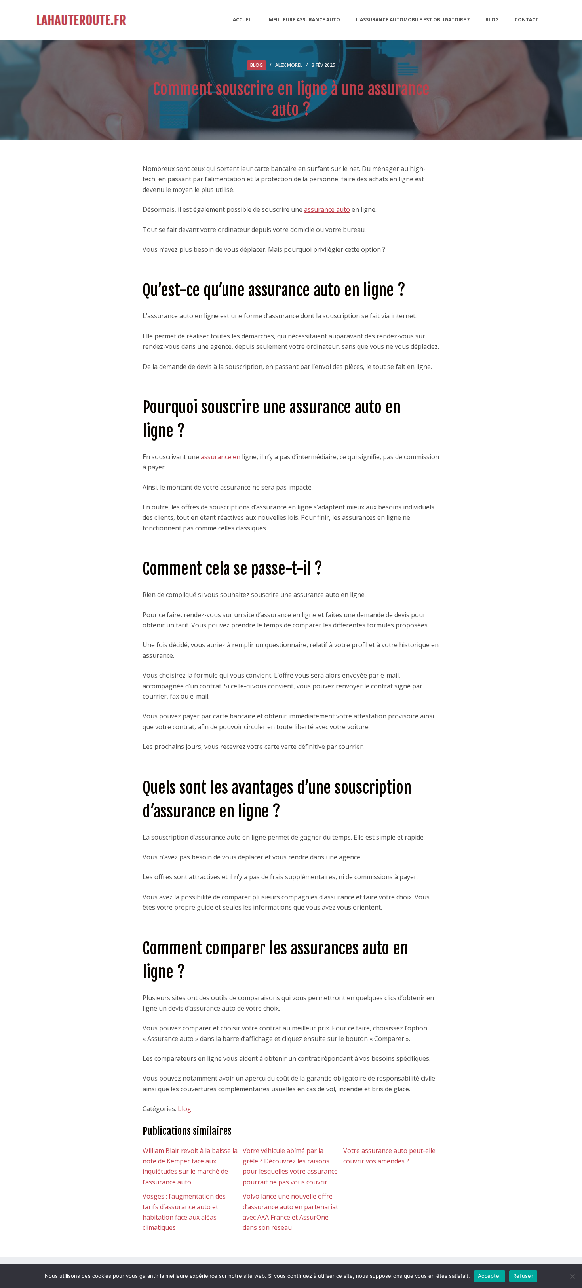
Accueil (243, 19)
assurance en (220, 456)
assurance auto (327, 209)
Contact (526, 19)
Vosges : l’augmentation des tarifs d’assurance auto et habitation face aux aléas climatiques (184, 1212)
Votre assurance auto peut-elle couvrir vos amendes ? (389, 1155)
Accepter (489, 1276)
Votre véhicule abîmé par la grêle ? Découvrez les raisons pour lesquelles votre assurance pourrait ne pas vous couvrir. (290, 1166)
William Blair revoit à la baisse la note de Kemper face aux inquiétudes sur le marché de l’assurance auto (190, 1166)
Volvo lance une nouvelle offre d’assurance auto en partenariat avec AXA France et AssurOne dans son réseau (290, 1212)
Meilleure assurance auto (304, 19)
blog (256, 65)
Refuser (523, 1276)
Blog (492, 19)
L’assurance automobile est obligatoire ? (413, 19)
